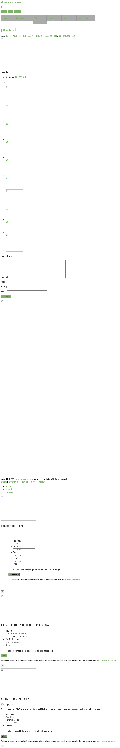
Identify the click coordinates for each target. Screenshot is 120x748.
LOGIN (3, 7)
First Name (17, 540)
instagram (9, 492)
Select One (10, 630)
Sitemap (4, 481)
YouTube (10, 11)
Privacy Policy (24, 481)
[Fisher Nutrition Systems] (11, 2)
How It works (21, 18)
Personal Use (83, 18)
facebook (9, 489)
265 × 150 (35, 35)
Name (3, 281)
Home (5, 18)
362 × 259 (71, 35)
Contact (66, 18)
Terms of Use (13, 481)
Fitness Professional (20, 633)
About (37, 18)
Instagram (17, 11)
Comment (4, 277)
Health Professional (20, 636)
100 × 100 (53, 35)
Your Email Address (13, 639)
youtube (8, 486)
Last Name (17, 546)
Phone (15, 558)
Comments (9, 725)
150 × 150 (9, 35)
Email (3, 286)
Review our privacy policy (72, 579)
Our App (51, 18)
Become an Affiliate (38, 481)
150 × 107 (26, 35)
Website (4, 291)
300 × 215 (17, 35)
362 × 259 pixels (21, 77)
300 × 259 (44, 35)
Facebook (4, 11)
